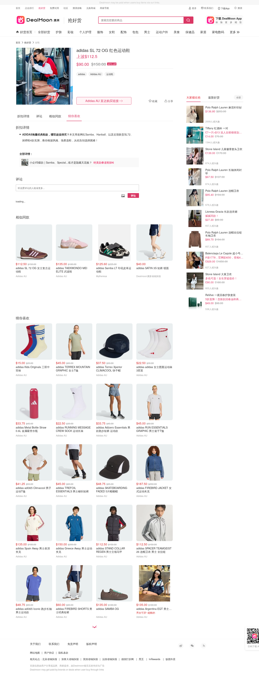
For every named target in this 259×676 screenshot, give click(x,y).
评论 (133, 195)
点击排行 (29, 7)
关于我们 (35, 644)
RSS (203, 646)
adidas (81, 74)
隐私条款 (63, 652)
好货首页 (26, 32)
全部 (238, 97)
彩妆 (70, 32)
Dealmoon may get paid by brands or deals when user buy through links (67, 669)
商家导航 (104, 7)
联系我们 (208, 7)
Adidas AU (95, 74)
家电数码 (218, 32)
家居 (203, 32)
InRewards (154, 659)
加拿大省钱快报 (70, 659)
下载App (225, 8)
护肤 (59, 32)
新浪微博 (181, 646)
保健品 (190, 32)
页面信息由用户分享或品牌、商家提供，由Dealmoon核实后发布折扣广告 (67, 665)
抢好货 (41, 7)
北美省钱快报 (49, 659)
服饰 (100, 32)
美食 (177, 32)
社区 (66, 7)
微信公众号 (192, 646)
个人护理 (85, 32)
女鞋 (112, 32)
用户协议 (49, 652)
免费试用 (54, 7)
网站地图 (35, 652)
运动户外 (162, 32)
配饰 (124, 32)
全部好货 (44, 32)
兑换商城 (90, 7)
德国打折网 (127, 659)
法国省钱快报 (109, 659)
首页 (18, 7)
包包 (135, 32)
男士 (147, 32)
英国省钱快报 (90, 659)
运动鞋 (109, 74)
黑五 (141, 659)
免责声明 (72, 644)
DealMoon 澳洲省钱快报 (37, 19)
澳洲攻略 (77, 7)
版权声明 (91, 644)
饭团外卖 (170, 659)
